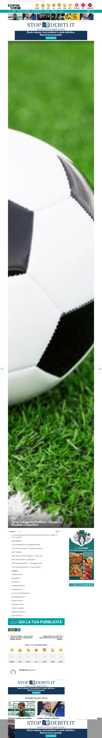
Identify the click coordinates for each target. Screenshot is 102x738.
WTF (70, 8)
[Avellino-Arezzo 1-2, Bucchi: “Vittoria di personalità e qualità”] (51, 709)
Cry (43, 8)
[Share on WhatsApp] (12, 629)
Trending (90, 8)
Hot (83, 8)
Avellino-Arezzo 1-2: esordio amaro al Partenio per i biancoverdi (57, 17)
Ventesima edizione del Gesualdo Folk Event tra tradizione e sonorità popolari (72, 17)
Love (59, 8)
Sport (61, 11)
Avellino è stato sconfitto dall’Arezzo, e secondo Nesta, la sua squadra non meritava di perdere (43, 16)
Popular (77, 8)
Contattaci (18, 1)
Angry (37, 8)
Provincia (54, 11)
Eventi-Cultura (37, 11)
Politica (46, 11)
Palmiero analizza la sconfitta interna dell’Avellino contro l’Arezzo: (14, 17)
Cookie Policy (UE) (26, 1)
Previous (8, 17)
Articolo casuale (11, 1)
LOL (54, 8)
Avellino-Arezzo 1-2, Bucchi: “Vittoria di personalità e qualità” (28, 17)
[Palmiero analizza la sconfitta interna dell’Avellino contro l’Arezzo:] (21, 709)
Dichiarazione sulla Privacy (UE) (38, 1)
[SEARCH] (93, 11)
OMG (64, 8)
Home (14, 11)
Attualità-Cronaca (23, 11)
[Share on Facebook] (9, 629)
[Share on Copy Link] (15, 629)
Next (93, 17)
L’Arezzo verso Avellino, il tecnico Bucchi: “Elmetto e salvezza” (86, 17)
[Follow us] (90, 11)
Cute (48, 8)
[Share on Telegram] (19, 629)
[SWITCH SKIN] (88, 11)
